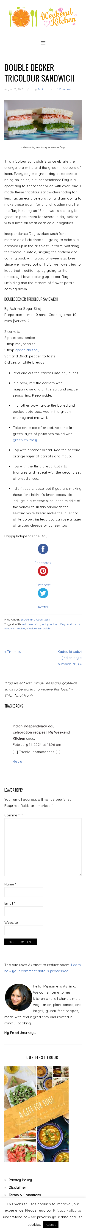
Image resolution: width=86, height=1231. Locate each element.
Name (10, 884)
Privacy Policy (20, 1180)
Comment (13, 815)
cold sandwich (31, 624)
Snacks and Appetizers (35, 619)
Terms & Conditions (25, 1195)
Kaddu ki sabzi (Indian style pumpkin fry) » (70, 657)
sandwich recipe (14, 628)
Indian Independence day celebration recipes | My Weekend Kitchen (41, 732)
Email (9, 903)
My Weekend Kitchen (43, 17)
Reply (17, 761)
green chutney (27, 350)
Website (11, 922)
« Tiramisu (12, 651)
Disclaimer (17, 1187)
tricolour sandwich (38, 628)
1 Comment (64, 89)
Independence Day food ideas (61, 624)
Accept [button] (51, 1224)
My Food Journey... (20, 1033)
